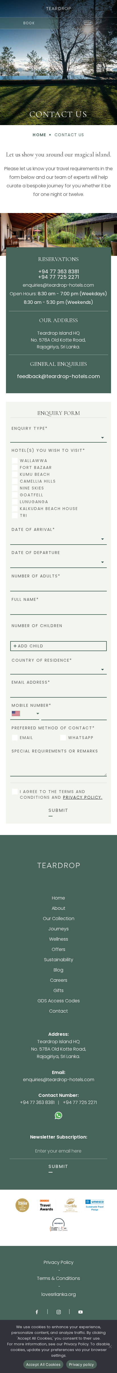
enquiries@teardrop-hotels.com (58, 285)
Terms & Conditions (58, 1278)
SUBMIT (58, 1166)
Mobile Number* (31, 705)
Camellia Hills (38, 481)
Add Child (30, 646)
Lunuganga (34, 502)
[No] (110, 1346)
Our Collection (58, 919)
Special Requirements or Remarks (55, 751)
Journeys (58, 929)
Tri (23, 515)
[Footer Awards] (22, 1205)
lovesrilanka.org (58, 1294)
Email (26, 737)
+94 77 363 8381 (58, 271)
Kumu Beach (35, 474)
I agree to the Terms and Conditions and (61, 794)
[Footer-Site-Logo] (58, 865)
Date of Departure (36, 552)
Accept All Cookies (43, 1364)
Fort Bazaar (36, 467)
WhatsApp (81, 737)
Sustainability (58, 960)
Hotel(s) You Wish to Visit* (48, 450)
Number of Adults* (36, 576)
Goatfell (31, 495)
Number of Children (37, 625)
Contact (58, 1011)
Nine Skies (32, 488)
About (58, 909)
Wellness (58, 939)
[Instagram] (59, 1311)
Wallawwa (33, 460)
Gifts (58, 991)
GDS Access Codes (58, 1001)
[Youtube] (80, 1311)
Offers (58, 950)
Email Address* (31, 682)
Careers (58, 980)
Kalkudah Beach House (49, 508)
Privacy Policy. (83, 797)
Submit (58, 810)
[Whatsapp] (58, 1112)
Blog (58, 970)
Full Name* (25, 599)
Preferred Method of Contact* (53, 728)
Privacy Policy (59, 1262)
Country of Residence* (42, 660)
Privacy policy (81, 1364)
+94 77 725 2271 (58, 277)
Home (58, 898)
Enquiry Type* (30, 428)
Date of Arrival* (33, 529)
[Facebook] (37, 1311)
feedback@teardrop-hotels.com (58, 376)
